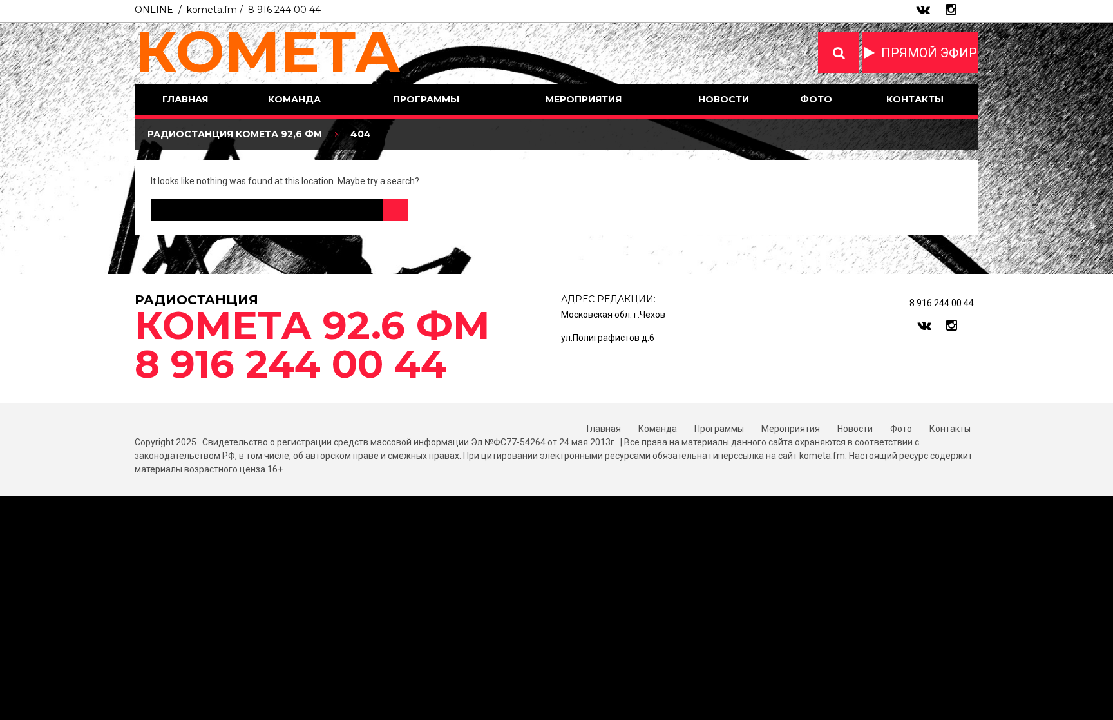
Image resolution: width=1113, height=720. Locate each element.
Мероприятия (584, 99)
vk (923, 9)
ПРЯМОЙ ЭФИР (929, 53)
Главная (185, 99)
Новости (723, 99)
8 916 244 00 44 (284, 9)
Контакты (915, 99)
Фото (816, 99)
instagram (951, 9)
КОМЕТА (268, 52)
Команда (294, 99)
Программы (426, 99)
